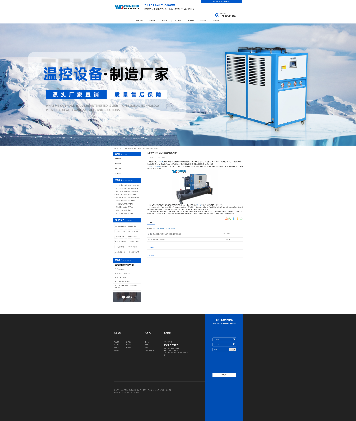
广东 (122, 393)
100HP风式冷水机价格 (134, 231)
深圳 (128, 393)
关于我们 (152, 21)
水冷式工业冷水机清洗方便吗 (124, 213)
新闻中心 (191, 21)
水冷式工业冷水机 (154, 166)
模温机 (147, 347)
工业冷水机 (160, 162)
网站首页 (139, 21)
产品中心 (165, 21)
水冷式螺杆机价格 (120, 241)
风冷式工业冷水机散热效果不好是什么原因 (128, 185)
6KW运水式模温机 (120, 226)
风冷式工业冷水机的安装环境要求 (125, 200)
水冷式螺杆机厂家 (134, 252)
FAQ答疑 (118, 173)
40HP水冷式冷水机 (134, 241)
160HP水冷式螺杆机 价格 (134, 247)
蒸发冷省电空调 (149, 350)
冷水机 (199, 205)
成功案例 (178, 21)
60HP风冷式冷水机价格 (121, 236)
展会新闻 (118, 163)
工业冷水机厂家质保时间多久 (124, 210)
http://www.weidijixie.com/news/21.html (164, 228)
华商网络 (168, 390)
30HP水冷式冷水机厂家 (134, 236)
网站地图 (215, 1)
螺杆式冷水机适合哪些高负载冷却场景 (127, 191)
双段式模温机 (120, 247)
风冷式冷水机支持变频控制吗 (124, 204)
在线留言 (203, 21)
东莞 (125, 393)
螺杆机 (147, 345)
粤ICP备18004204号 (153, 390)
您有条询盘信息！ (224, 1)
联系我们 (216, 21)
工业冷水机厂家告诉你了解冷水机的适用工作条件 (167, 234)
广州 (131, 393)
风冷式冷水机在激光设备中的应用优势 (127, 188)
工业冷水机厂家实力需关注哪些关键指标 (127, 197)
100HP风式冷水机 (121, 231)
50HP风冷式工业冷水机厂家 (134, 226)
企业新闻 (118, 159)
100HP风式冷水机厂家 (121, 252)
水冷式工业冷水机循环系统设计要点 (126, 194)
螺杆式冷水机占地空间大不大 (124, 207)
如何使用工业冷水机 (159, 239)
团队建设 (133, 148)
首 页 (121, 148)
